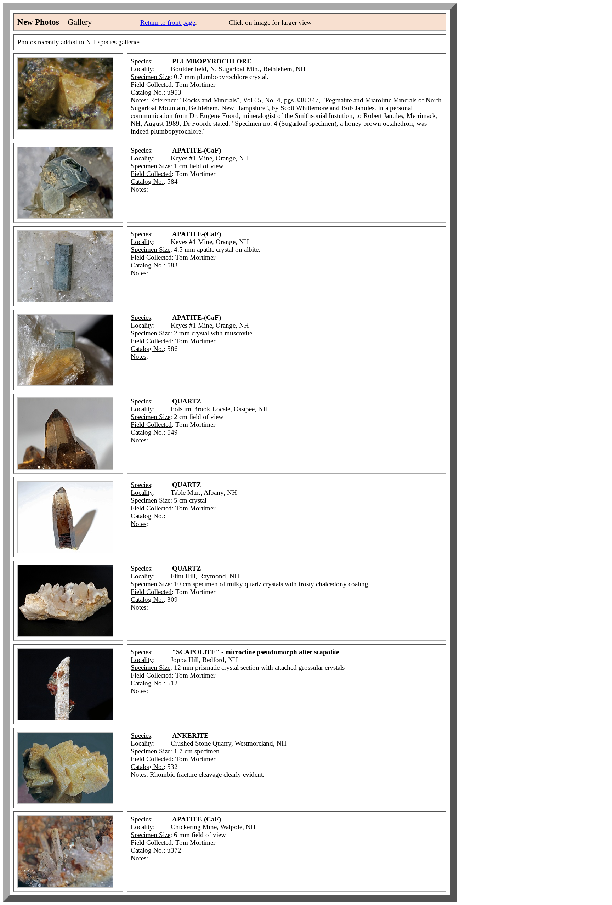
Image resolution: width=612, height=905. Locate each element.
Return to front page (167, 22)
